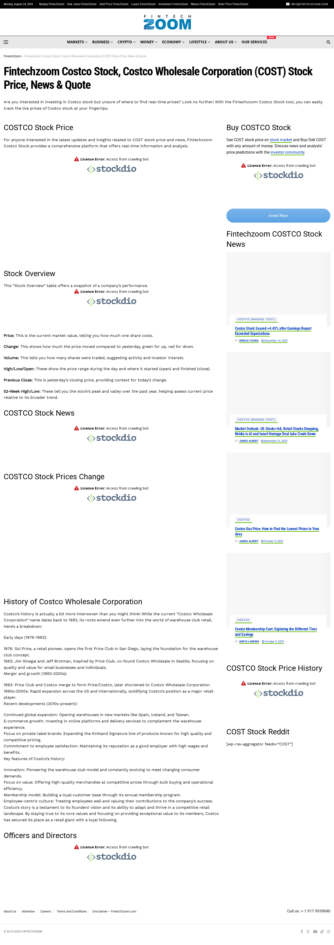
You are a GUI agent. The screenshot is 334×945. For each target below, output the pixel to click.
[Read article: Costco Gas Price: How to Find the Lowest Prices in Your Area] (278, 490)
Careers (45, 911)
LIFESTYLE (198, 41)
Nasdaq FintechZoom (51, 4)
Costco (243, 519)
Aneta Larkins (249, 641)
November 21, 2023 (275, 441)
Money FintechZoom (203, 4)
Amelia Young (249, 340)
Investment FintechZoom (173, 4)
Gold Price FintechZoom (114, 4)
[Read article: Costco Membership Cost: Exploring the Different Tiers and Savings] (278, 590)
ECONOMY (171, 41)
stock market (281, 139)
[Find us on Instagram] (328, 931)
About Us (10, 911)
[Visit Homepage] (167, 22)
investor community (287, 152)
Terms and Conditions (72, 911)
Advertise (28, 911)
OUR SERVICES (254, 41)
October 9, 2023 (273, 541)
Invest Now (278, 215)
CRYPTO (125, 41)
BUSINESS (100, 41)
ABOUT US (224, 41)
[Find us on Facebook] (302, 931)
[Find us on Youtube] (315, 931)
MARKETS (75, 41)
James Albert (248, 441)
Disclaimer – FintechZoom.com (114, 911)
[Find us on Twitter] (308, 931)
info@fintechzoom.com (309, 4)
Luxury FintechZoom (143, 4)
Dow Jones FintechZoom (82, 4)
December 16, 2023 (276, 340)
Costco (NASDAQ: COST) (256, 319)
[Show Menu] (6, 42)
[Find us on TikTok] (322, 932)
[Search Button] (328, 42)
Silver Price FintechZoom (233, 4)
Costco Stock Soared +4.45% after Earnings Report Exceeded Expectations (273, 331)
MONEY (147, 41)
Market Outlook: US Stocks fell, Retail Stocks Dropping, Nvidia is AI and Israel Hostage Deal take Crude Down (277, 431)
